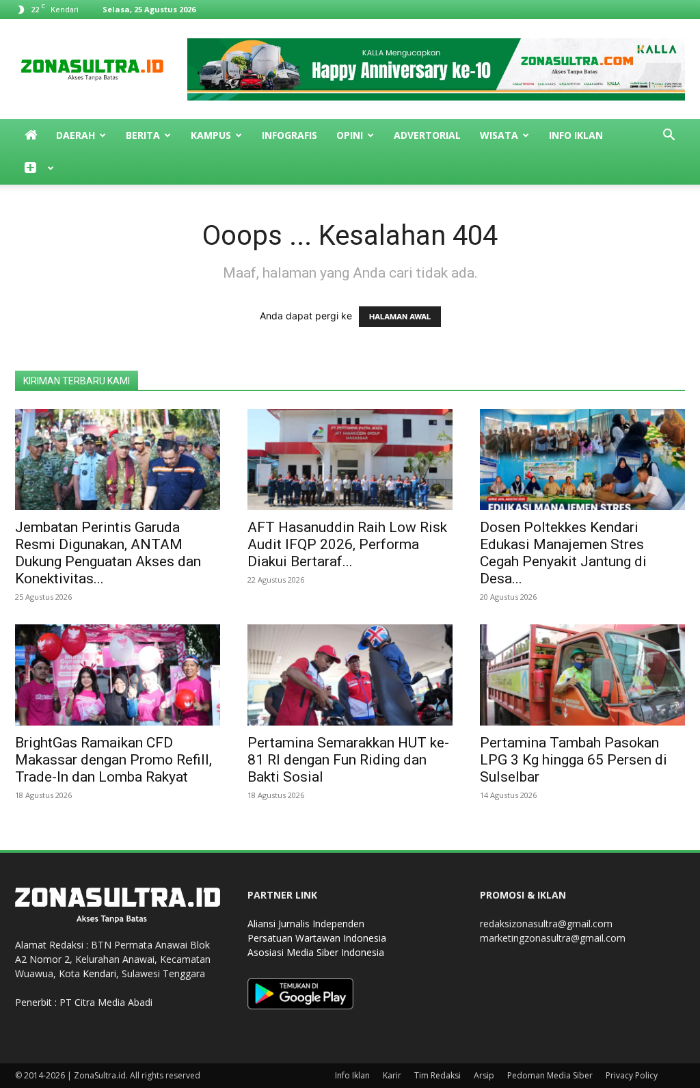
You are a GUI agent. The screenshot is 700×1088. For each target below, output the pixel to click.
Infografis (289, 135)
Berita (143, 135)
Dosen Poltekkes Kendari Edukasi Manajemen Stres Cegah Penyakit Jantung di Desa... (563, 553)
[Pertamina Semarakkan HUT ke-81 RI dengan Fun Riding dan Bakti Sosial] (350, 675)
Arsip (484, 1075)
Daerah (75, 135)
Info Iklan (576, 135)
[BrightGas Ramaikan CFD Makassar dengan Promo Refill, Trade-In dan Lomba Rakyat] (117, 675)
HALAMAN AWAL (400, 316)
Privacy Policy (632, 1075)
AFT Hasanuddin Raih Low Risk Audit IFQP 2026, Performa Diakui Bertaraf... (347, 544)
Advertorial (427, 135)
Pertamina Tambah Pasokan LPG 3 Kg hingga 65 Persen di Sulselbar (573, 759)
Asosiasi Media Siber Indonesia (315, 952)
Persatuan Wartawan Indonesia (316, 937)
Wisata (499, 135)
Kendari (99, 973)
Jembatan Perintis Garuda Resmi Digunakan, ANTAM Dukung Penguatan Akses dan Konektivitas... (108, 553)
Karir (392, 1075)
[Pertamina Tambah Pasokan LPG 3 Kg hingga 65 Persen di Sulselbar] (582, 675)
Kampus (211, 135)
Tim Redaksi (437, 1075)
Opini (349, 135)
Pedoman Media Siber (550, 1075)
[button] (668, 136)
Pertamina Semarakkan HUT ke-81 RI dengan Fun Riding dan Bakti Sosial (348, 759)
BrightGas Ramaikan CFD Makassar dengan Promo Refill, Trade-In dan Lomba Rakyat (113, 759)
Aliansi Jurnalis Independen (305, 923)
